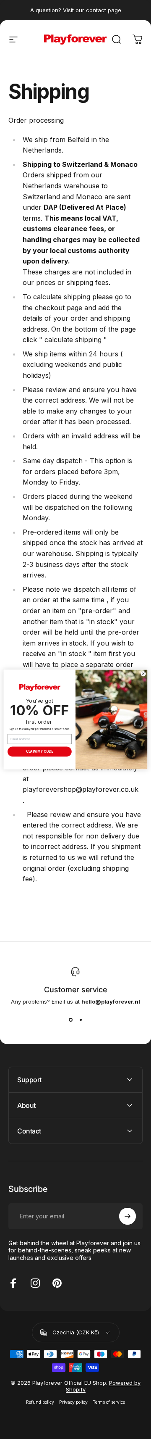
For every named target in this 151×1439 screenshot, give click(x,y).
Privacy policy (73, 1402)
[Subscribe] (127, 1216)
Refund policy (40, 1402)
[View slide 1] (70, 1020)
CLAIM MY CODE (39, 752)
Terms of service (109, 1402)
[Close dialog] (143, 673)
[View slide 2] (81, 1020)
